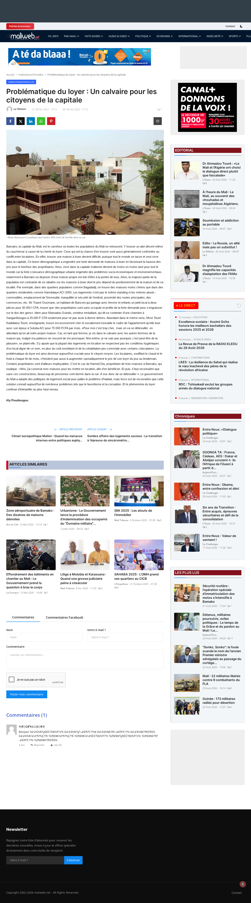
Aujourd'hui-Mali (210, 472)
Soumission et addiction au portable (221, 222)
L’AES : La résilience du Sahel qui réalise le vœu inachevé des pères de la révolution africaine (208, 366)
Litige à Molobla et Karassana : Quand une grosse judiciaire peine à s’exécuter (83, 578)
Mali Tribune (121, 520)
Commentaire (15, 646)
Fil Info (53, 36)
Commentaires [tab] (23, 617)
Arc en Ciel (12, 524)
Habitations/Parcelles (30, 74)
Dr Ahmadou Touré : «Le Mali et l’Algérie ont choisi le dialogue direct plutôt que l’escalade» (222, 169)
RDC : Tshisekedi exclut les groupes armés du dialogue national (206, 386)
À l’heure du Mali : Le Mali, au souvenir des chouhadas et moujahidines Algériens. (221, 198)
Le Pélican (208, 251)
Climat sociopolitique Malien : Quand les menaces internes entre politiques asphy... (47, 438)
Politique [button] (141, 36)
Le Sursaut (12, 592)
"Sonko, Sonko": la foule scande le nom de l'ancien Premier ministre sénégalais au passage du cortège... (222, 655)
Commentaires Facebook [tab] (64, 617)
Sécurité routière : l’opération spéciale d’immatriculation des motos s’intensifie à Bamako (219, 594)
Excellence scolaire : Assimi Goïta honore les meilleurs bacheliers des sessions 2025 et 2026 (205, 325)
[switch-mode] (242, 26)
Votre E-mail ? (96, 630)
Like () (58, 745)
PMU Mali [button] (70, 36)
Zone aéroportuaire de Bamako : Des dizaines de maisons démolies (30, 515)
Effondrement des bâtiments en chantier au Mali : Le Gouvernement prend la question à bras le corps (30, 580)
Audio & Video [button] (118, 36)
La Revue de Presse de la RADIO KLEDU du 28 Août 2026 (208, 346)
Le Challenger (210, 437)
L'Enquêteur (121, 584)
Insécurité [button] (213, 36)
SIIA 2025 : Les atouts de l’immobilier (133, 513)
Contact (230, 26)
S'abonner (73, 860)
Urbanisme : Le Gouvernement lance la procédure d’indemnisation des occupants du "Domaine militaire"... (83, 517)
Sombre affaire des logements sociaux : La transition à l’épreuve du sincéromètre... (124, 438)
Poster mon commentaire (26, 694)
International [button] (188, 36)
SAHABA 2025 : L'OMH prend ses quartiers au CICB (136, 576)
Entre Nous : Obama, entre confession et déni (221, 486)
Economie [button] (163, 36)
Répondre (39, 745)
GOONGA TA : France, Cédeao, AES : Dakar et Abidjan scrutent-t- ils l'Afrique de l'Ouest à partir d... (220, 460)
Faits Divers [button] (92, 36)
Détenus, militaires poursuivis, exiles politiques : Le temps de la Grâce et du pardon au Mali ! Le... (221, 622)
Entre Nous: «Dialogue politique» (219, 431)
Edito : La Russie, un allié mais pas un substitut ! (221, 245)
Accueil (10, 74)
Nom (9, 630)
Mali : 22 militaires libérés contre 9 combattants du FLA (221, 680)
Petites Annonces (19, 26)
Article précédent (70, 429)
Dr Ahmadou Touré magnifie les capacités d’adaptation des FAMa (220, 270)
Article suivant (97, 429)
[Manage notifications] (243, 884)
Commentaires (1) (26, 715)
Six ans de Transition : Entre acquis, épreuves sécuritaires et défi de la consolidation (220, 513)
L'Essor (207, 179)
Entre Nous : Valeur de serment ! (219, 538)
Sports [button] (233, 36)
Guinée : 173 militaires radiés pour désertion (219, 701)
